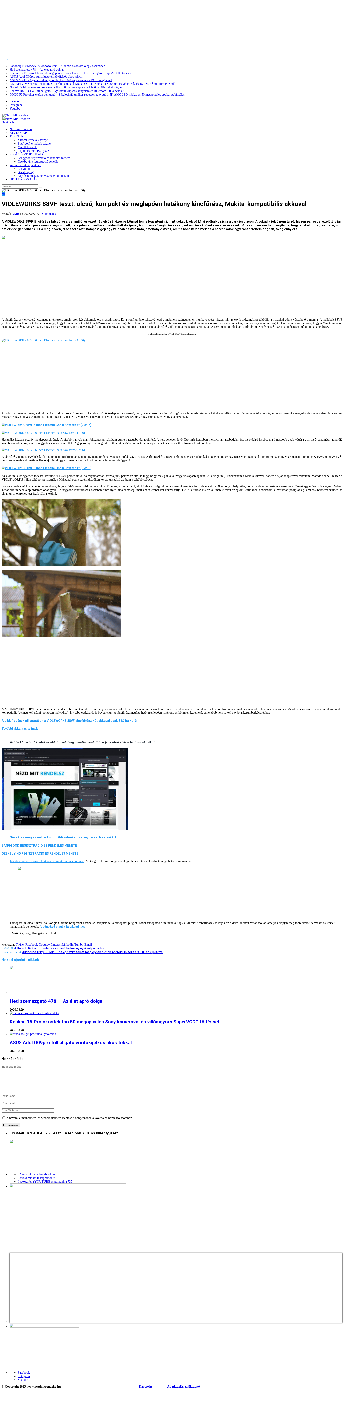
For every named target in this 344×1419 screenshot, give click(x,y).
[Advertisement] (172, 29)
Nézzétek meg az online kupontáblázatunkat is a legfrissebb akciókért (63, 837)
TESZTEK (17, 136)
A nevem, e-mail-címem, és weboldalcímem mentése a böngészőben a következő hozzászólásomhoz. (69, 1118)
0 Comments (48, 213)
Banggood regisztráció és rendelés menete (44, 158)
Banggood (24, 168)
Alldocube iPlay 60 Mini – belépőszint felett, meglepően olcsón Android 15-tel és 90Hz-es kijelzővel (92, 952)
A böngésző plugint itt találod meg (62, 926)
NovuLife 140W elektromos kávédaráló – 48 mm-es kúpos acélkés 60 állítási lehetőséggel (66, 87)
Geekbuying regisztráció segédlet (38, 161)
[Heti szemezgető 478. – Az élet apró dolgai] (31, 992)
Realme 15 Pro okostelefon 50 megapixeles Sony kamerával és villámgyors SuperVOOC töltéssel (71, 73)
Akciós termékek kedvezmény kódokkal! (43, 175)
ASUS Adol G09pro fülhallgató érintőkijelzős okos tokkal (46, 76)
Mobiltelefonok (27, 147)
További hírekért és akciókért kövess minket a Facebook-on (47, 861)
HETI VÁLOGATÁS (23, 179)
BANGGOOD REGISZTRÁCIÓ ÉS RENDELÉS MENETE (39, 845)
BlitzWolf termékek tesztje (34, 143)
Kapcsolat (145, 1386)
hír (3, 194)
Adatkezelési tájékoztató (183, 1386)
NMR (15, 213)
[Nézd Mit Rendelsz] (16, 115)
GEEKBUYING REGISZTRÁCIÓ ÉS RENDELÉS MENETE (40, 853)
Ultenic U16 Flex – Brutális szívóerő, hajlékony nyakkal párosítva (59, 948)
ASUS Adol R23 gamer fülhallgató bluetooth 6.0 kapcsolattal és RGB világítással (61, 80)
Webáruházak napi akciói (25, 165)
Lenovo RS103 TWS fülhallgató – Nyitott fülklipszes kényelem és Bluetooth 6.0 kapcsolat (66, 91)
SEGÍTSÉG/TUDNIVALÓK (28, 154)
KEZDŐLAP (18, 132)
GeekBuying (26, 172)
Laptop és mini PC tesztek (34, 150)
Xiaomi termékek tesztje (33, 140)
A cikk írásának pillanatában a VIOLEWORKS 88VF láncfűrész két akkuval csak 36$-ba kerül (69, 721)
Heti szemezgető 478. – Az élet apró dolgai (37, 69)
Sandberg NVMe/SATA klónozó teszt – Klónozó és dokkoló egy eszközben (57, 66)
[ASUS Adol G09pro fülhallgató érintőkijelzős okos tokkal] (33, 1034)
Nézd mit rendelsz (21, 129)
